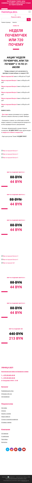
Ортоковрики (5, 396)
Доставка (5, 114)
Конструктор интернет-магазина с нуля (16, 478)
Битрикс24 (24, 480)
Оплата (3, 411)
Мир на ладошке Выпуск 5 (9, 104)
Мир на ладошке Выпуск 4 (9, 98)
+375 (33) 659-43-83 (9, 378)
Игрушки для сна (6, 394)
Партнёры (4, 439)
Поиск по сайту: (16, 17)
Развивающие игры (7, 391)
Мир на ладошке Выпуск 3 (9, 92)
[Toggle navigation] (29, 12)
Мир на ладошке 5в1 (7, 76)
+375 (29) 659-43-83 (9, 375)
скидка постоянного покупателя (12, 132)
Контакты (4, 442)
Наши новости (5, 416)
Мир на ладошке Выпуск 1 (9, 80)
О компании (5, 436)
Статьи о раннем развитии (9, 419)
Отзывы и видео (6, 422)
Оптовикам (4, 433)
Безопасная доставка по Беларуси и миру (14, 371)
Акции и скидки (6, 413)
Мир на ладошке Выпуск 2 (9, 86)
